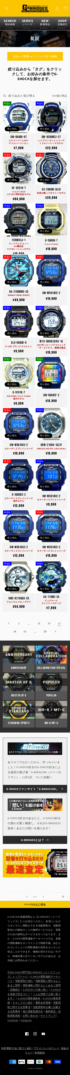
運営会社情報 (43, 1002)
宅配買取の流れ (24, 980)
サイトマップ (48, 1015)
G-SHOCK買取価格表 (29, 998)
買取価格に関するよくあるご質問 (42, 985)
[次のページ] (55, 631)
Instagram (26, 1020)
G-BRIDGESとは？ (32, 840)
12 (49, 623)
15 (25, 631)
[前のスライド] (27, 897)
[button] (7, 8)
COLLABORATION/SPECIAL (51, 668)
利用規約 (40, 1052)
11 (39, 623)
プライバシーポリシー (46, 1048)
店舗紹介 (15, 989)
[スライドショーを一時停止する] (63, 897)
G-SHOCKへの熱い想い (35, 989)
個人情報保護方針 (33, 1011)
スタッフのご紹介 (23, 1002)
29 (45, 631)
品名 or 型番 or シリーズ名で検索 (35, 56)
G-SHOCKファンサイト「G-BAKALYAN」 (32, 789)
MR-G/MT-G (51, 723)
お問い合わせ (30, 1015)
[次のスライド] (43, 897)
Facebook (12, 1020)
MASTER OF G (18, 695)
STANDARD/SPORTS (18, 723)
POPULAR (51, 695)
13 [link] (59, 623)
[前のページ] (9, 623)
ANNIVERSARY (18, 668)
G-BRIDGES (38, 1068)
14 (14, 631)
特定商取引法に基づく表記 (16, 1048)
